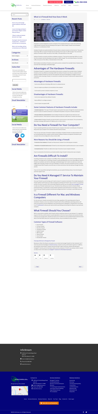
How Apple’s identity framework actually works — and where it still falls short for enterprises (19, 41)
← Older (37, 266)
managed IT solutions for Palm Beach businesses (60, 249)
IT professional (40, 205)
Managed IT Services (54, 380)
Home (27, 5)
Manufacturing (73, 388)
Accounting (72, 380)
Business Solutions (47, 5)
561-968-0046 (81, 2)
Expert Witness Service (55, 390)
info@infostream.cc (29, 359)
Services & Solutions (36, 5)
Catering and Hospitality (75, 383)
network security (53, 244)
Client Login (29, 8)
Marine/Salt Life (73, 390)
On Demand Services (54, 382)
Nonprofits (72, 391)
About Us (57, 5)
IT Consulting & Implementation (57, 386)
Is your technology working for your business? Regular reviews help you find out (19, 30)
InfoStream (44, 19)
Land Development (74, 386)
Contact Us (69, 2)
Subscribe (15, 85)
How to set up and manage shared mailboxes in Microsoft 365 (19, 24)
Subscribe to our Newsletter (50, 403)
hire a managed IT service (77, 184)
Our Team (63, 5)
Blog (69, 5)
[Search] (26, 15)
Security (48, 19)
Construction (73, 385)
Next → (81, 266)
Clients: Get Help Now (55, 2)
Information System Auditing (56, 388)
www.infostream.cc (26, 364)
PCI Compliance (53, 391)
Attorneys (72, 382)
